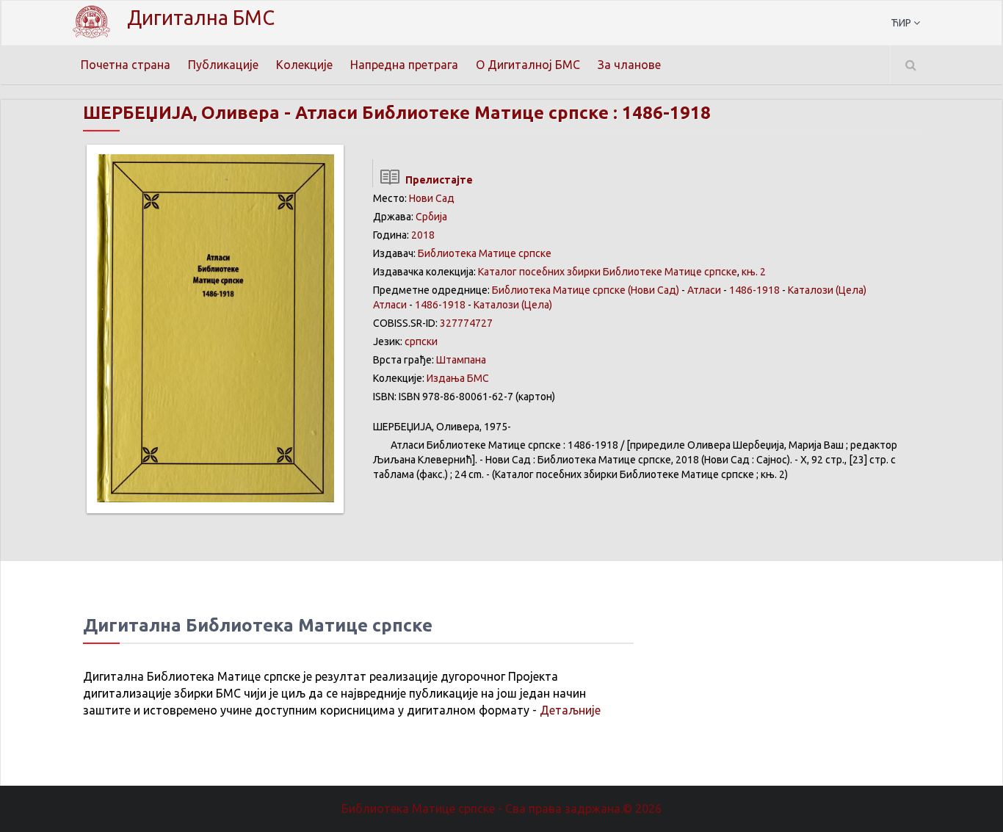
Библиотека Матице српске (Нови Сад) (585, 290)
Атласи (704, 290)
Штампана (461, 360)
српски (421, 341)
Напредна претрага (404, 64)
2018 (423, 235)
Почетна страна (125, 64)
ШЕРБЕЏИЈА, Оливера (181, 113)
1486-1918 (754, 290)
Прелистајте (437, 180)
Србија (431, 217)
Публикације (223, 64)
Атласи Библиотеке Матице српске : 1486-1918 (503, 113)
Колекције (304, 64)
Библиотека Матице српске (484, 253)
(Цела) (851, 290)
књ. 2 (754, 272)
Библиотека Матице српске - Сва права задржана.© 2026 (501, 808)
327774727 (466, 323)
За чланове (629, 64)
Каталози (810, 290)
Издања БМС (458, 378)
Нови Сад (432, 198)
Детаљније (570, 710)
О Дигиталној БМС (528, 64)
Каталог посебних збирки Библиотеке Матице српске (607, 272)
